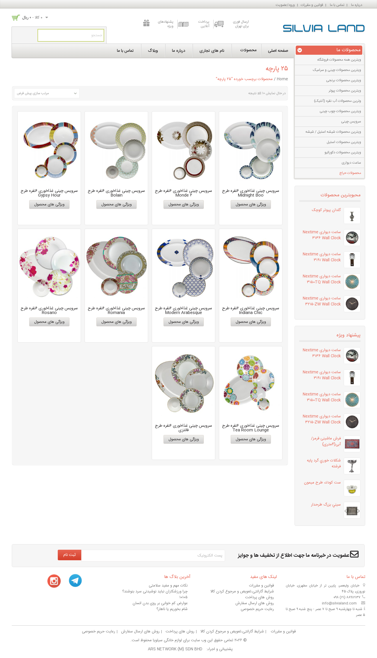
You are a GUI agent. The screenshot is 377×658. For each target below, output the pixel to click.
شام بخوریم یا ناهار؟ (172, 609)
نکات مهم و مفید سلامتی (168, 585)
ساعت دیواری (351, 163)
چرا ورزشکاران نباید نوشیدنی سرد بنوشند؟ (155, 591)
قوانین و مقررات (312, 5)
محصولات (248, 50)
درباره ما (356, 5)
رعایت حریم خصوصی (257, 609)
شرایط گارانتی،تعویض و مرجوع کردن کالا (242, 591)
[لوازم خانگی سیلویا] (324, 27)
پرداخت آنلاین (203, 24)
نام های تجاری (211, 50)
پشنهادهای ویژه (165, 24)
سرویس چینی (351, 121)
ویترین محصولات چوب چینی (340, 111)
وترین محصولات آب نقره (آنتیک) (337, 101)
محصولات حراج (350, 173)
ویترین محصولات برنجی (343, 80)
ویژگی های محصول (251, 204)
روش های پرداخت (259, 597)
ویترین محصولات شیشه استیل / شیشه (333, 132)
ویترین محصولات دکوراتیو (343, 152)
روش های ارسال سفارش (254, 603)
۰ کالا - (32, 18)
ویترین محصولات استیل (344, 142)
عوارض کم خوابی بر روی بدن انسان (160, 603)
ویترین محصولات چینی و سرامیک (337, 70)
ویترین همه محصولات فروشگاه (339, 60)
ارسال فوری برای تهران (241, 24)
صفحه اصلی (278, 50)
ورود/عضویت (285, 5)
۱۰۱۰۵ (183, 597)
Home (282, 79)
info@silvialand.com (339, 603)
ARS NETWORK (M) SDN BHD (175, 649)
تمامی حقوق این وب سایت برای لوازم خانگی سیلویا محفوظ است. (181, 640)
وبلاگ (153, 50)
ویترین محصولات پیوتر (345, 91)
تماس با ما (337, 5)
